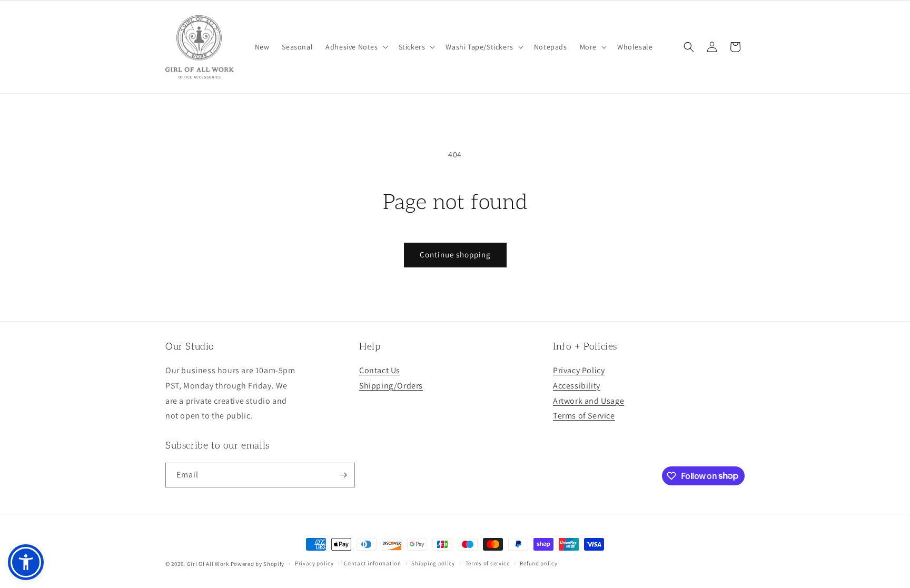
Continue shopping (455, 255)
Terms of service (488, 563)
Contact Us (379, 370)
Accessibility (576, 385)
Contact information (372, 563)
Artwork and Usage (588, 400)
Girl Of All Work (208, 563)
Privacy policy (314, 563)
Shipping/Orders (391, 385)
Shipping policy (433, 563)
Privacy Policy (579, 370)
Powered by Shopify (258, 563)
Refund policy (538, 563)
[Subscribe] (342, 475)
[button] (355, 47)
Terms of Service (584, 415)
